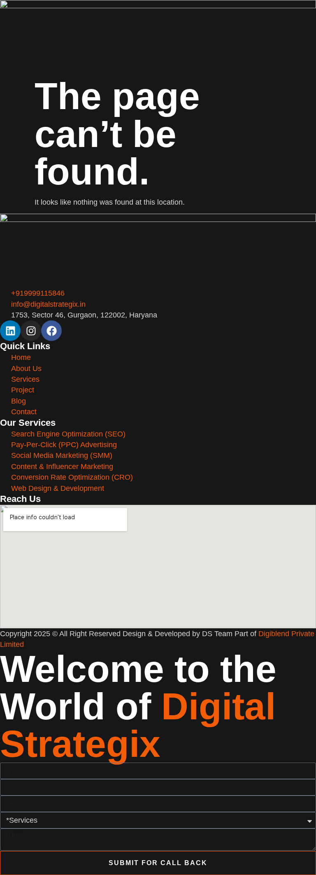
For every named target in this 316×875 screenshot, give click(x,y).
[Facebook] (51, 330)
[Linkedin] (10, 330)
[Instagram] (31, 330)
